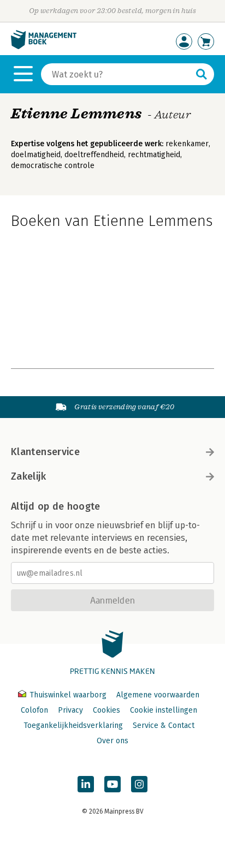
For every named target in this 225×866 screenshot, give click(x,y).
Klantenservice (45, 452)
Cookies (106, 710)
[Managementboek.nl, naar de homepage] (43, 46)
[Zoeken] (201, 74)
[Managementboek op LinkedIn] (86, 784)
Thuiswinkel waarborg (68, 695)
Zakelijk (28, 476)
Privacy (70, 710)
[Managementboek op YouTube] (112, 784)
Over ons (112, 740)
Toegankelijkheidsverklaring (73, 725)
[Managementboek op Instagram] (139, 784)
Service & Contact (163, 725)
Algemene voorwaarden (157, 695)
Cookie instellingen (163, 710)
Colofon (34, 710)
